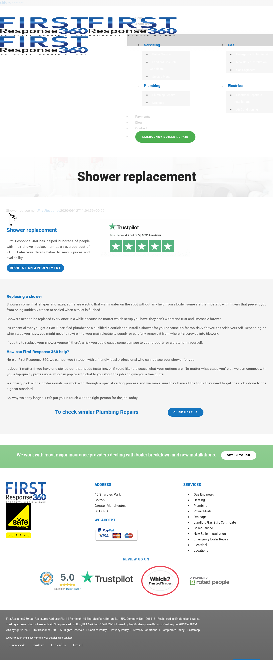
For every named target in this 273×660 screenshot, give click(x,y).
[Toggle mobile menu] (1, 154)
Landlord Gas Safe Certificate (215, 522)
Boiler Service (203, 528)
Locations (201, 550)
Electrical (200, 545)
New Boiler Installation (210, 533)
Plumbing (200, 505)
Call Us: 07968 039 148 (245, 10)
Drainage (200, 517)
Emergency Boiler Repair (211, 539)
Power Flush (202, 511)
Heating (199, 500)
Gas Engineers (204, 494)
